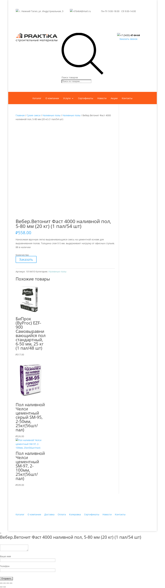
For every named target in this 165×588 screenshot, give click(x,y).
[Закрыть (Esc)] (1, 583)
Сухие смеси (33, 115)
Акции (114, 98)
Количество (22, 254)
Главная (20, 115)
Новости (102, 98)
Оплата (62, 514)
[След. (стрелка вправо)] (4, 586)
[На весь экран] (7, 583)
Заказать (26, 259)
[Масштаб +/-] (11, 583)
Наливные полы (51, 115)
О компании (52, 98)
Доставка (49, 514)
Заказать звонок (128, 38)
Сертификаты (85, 98)
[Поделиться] (4, 583)
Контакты (127, 98)
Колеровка (75, 514)
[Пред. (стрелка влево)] (1, 586)
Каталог (37, 98)
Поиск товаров (70, 77)
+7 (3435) (130, 35)
